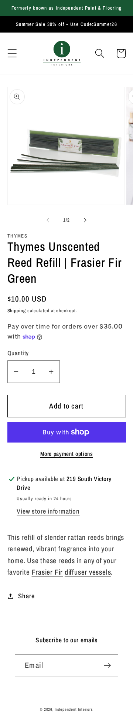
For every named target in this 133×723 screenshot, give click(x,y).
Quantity (18, 353)
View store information (48, 511)
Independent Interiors (74, 709)
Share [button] (26, 596)
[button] (12, 53)
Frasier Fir (47, 572)
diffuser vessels (88, 572)
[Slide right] (85, 220)
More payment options (66, 454)
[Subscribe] (107, 665)
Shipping (16, 310)
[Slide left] (48, 220)
